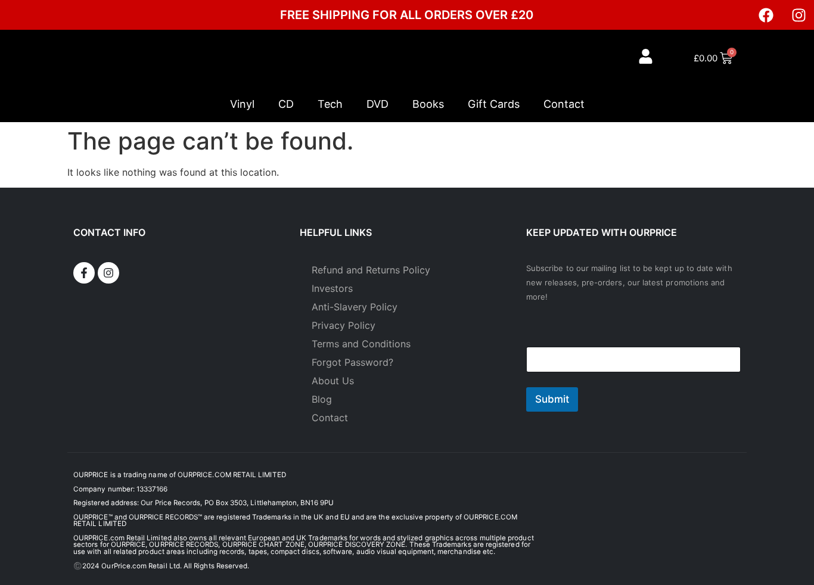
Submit (552, 399)
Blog (322, 399)
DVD (377, 104)
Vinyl (242, 104)
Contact (564, 104)
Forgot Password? (352, 362)
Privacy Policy (343, 325)
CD (286, 104)
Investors (332, 288)
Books (428, 104)
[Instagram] (799, 15)
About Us (333, 381)
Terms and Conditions (361, 344)
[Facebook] (766, 15)
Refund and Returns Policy (371, 270)
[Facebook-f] (84, 273)
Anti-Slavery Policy (354, 307)
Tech (330, 104)
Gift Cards (494, 104)
